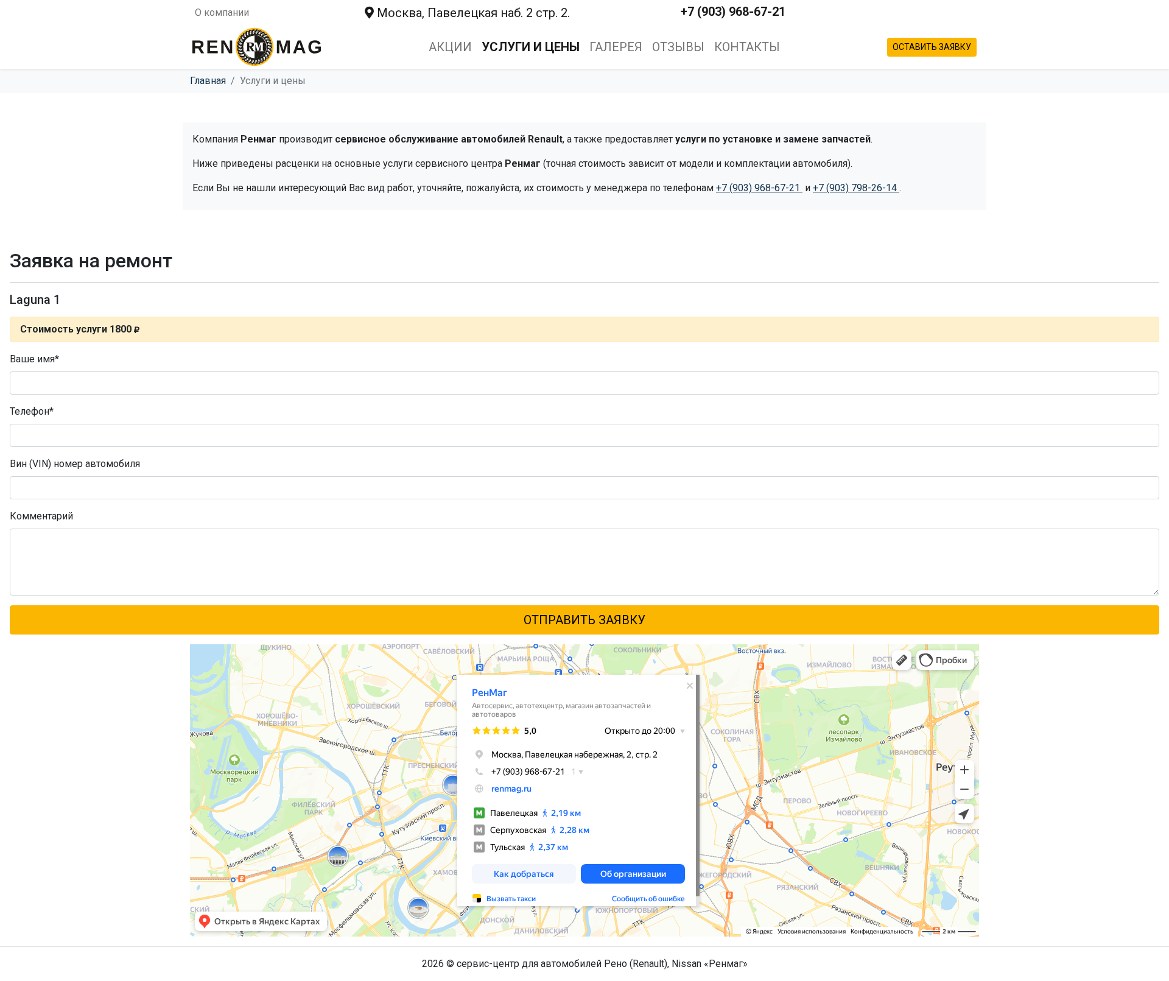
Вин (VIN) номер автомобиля (75, 463)
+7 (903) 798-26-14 (856, 188)
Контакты (747, 47)
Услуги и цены (531, 47)
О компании (222, 12)
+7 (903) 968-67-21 (733, 11)
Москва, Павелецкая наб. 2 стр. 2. (472, 12)
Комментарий (41, 516)
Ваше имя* (34, 359)
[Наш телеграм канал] (906, 12)
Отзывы (678, 47)
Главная (208, 80)
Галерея (615, 47)
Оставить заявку (932, 47)
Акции (450, 47)
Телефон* (32, 411)
